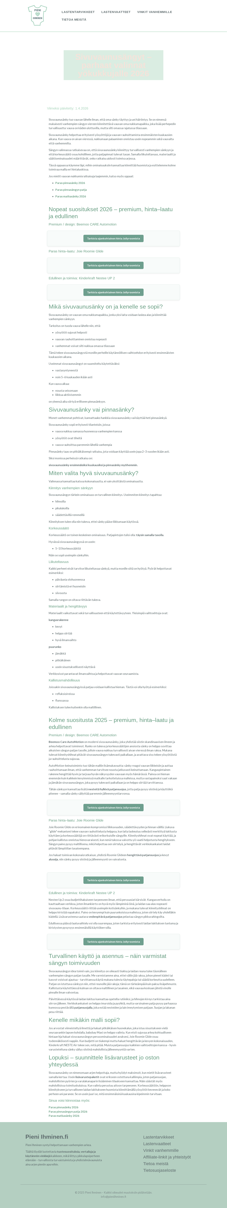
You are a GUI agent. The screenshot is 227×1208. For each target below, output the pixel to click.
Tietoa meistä (74, 19)
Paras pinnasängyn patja (71, 189)
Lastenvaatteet (116, 12)
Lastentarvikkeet (78, 12)
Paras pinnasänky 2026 (70, 183)
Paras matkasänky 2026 (70, 196)
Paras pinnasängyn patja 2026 (68, 1111)
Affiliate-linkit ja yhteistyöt (167, 1157)
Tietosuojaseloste (159, 1170)
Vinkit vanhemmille (154, 12)
